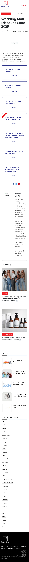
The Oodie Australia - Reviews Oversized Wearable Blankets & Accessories (19, 374)
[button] (24, 5)
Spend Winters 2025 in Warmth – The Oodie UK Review (19, 384)
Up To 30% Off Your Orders (12, 71)
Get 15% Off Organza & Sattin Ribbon (14, 152)
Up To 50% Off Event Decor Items (13, 102)
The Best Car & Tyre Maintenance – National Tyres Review (19, 362)
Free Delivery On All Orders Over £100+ (13, 118)
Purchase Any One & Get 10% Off (13, 86)
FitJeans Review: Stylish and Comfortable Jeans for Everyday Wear (14, 299)
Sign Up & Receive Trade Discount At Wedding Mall (12, 169)
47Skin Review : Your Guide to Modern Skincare (13, 339)
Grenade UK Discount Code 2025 (19, 406)
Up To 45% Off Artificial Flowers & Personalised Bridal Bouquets (14, 135)
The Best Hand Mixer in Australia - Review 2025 (19, 396)
